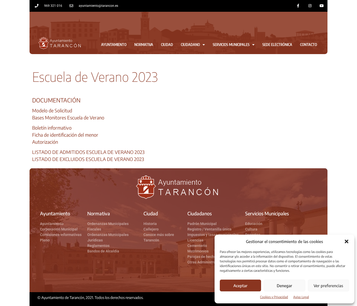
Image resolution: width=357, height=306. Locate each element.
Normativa (143, 44)
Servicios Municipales (231, 44)
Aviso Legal (301, 297)
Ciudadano (190, 44)
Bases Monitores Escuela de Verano (68, 117)
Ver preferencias (328, 285)
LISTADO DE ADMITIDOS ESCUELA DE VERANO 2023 (88, 152)
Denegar (284, 285)
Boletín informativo (52, 128)
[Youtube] (321, 6)
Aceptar (240, 285)
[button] (346, 241)
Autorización (45, 142)
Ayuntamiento (113, 44)
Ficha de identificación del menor (65, 135)
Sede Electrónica (277, 44)
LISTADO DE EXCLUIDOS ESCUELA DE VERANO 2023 (88, 159)
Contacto (308, 44)
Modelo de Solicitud (52, 110)
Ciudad (167, 44)
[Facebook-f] (298, 6)
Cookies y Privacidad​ (274, 297)
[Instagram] (310, 6)
